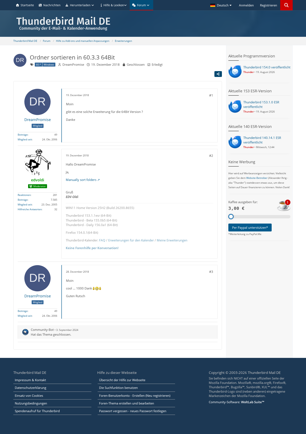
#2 (211, 155)
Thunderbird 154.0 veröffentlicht (266, 67)
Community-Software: (236, 402)
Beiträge (23, 134)
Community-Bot (42, 330)
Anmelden (246, 5)
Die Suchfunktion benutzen (118, 388)
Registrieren (268, 5)
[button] (221, 5)
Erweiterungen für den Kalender (131, 240)
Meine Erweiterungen (172, 240)
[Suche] (286, 5)
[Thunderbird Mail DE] (153, 24)
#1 (211, 95)
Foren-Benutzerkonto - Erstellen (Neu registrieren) (134, 395)
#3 (211, 272)
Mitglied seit (25, 139)
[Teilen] (218, 74)
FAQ (102, 240)
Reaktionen (24, 195)
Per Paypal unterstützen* (250, 227)
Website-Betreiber (256, 178)
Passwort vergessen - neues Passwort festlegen (132, 411)
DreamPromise (73, 64)
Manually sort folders (81, 180)
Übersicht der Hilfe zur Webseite (122, 380)
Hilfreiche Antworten (30, 209)
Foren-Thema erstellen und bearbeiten (126, 403)
